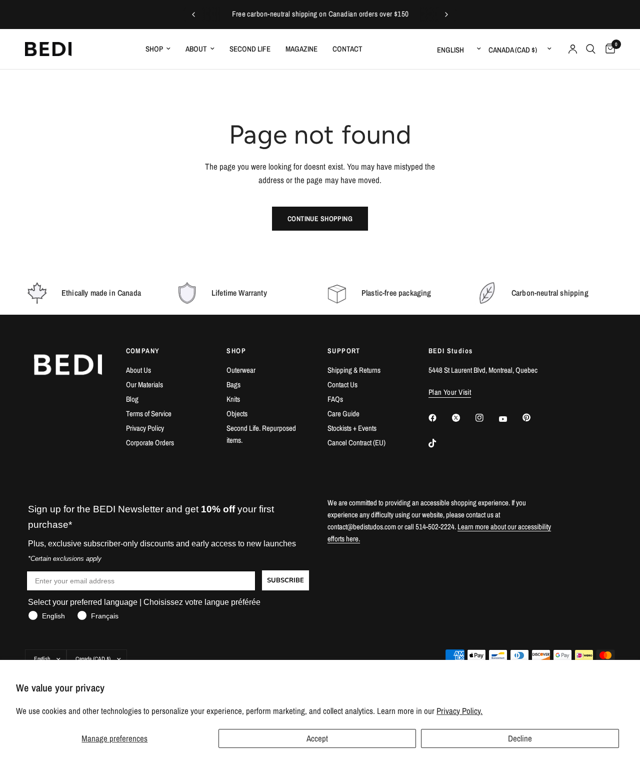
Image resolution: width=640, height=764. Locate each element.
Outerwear (241, 370)
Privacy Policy (145, 428)
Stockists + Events (352, 428)
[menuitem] (158, 49)
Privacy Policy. (459, 710)
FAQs (335, 399)
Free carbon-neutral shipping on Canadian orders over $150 (320, 14)
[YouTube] (510, 419)
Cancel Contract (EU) (357, 442)
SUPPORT (344, 350)
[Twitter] (463, 418)
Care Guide (344, 413)
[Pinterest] (533, 417)
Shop (154, 49)
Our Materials (144, 384)
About (196, 49)
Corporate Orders (150, 442)
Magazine (302, 49)
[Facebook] (439, 418)
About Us (138, 370)
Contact (347, 49)
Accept (317, 738)
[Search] (590, 49)
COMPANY (143, 350)
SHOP (236, 350)
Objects (237, 413)
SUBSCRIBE (285, 580)
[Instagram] (487, 418)
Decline (520, 738)
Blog (132, 399)
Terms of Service (149, 413)
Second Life (250, 49)
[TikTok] (439, 443)
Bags (233, 384)
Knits (233, 399)
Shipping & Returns (354, 370)
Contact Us (343, 384)
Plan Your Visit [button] (450, 392)
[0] (607, 49)
